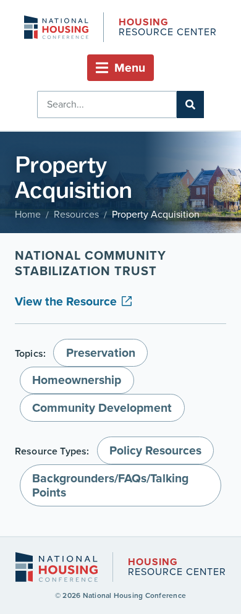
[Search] (190, 104)
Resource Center (167, 28)
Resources (76, 214)
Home (28, 214)
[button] (120, 67)
